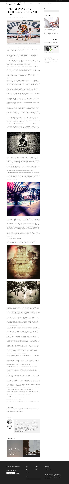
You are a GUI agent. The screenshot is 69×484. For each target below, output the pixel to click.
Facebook (7, 466)
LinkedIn (18, 466)
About (27, 466)
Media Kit (36, 466)
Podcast (51, 3)
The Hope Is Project (23, 397)
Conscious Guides (48, 469)
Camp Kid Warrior (15, 397)
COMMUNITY (40, 3)
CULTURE (30, 3)
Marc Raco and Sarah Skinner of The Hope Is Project (17, 17)
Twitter (11, 466)
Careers (36, 469)
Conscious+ (48, 30)
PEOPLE (35, 3)
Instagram (14, 466)
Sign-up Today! (49, 34)
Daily (27, 469)
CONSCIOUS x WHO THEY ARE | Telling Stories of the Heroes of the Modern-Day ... (15, 451)
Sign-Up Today (47, 466)
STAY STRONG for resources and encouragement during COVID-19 (51, 61)
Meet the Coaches (48, 467)
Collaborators (28, 470)
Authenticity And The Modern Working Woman (30, 452)
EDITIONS (46, 3)
